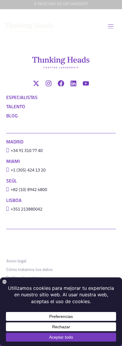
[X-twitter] (36, 83)
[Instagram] (48, 83)
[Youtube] (86, 83)
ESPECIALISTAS (22, 97)
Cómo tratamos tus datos (29, 269)
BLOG (12, 115)
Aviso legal (16, 260)
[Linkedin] (73, 83)
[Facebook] (61, 83)
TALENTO (15, 106)
